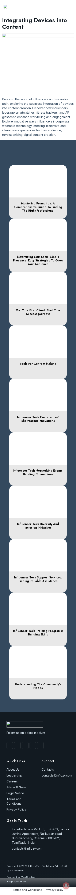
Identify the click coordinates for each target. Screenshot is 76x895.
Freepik (21, 881)
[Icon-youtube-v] (17, 745)
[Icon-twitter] (33, 745)
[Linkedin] (40, 745)
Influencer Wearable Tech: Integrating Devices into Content (37, 20)
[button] (57, 8)
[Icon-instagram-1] (25, 745)
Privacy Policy (54, 889)
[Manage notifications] (66, 885)
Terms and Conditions (27, 889)
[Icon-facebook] (10, 745)
